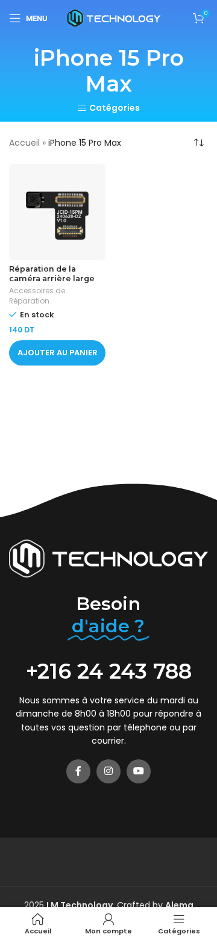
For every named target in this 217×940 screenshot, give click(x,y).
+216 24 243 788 (109, 671)
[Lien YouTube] (139, 771)
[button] (57, 353)
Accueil (24, 143)
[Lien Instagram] (108, 771)
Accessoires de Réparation (37, 295)
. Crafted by (105, 905)
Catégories (114, 108)
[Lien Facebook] (78, 771)
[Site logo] (114, 17)
